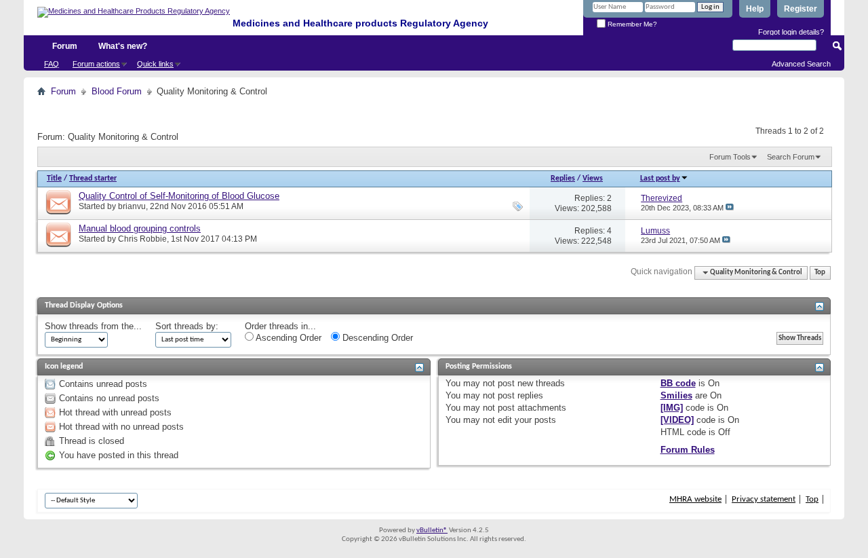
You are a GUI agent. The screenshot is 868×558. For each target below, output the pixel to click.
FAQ (51, 64)
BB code (678, 383)
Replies (563, 178)
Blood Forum (117, 91)
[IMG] (671, 408)
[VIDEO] (677, 420)
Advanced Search (801, 64)
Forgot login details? (791, 32)
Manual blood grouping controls (140, 228)
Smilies (676, 395)
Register (800, 9)
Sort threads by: (186, 326)
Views (593, 178)
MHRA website (695, 499)
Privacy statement (763, 499)
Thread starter (93, 178)
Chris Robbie (142, 239)
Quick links (155, 64)
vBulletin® (432, 530)
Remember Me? (631, 24)
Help (755, 9)
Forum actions (96, 64)
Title (54, 178)
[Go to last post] (730, 208)
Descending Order (376, 338)
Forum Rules (687, 450)
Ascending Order (287, 338)
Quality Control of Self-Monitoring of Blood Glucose (179, 196)
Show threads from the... (93, 326)
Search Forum (790, 157)
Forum (64, 46)
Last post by (660, 178)
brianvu (132, 206)
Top (819, 272)
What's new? (122, 46)
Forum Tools (730, 157)
